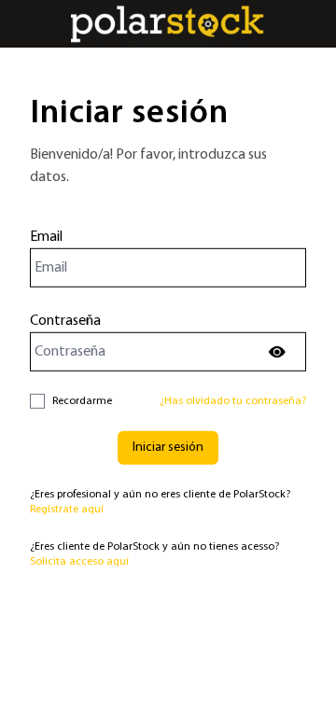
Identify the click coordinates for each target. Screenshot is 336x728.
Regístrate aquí (67, 509)
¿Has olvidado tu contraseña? (233, 401)
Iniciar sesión (168, 448)
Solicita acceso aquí (79, 561)
